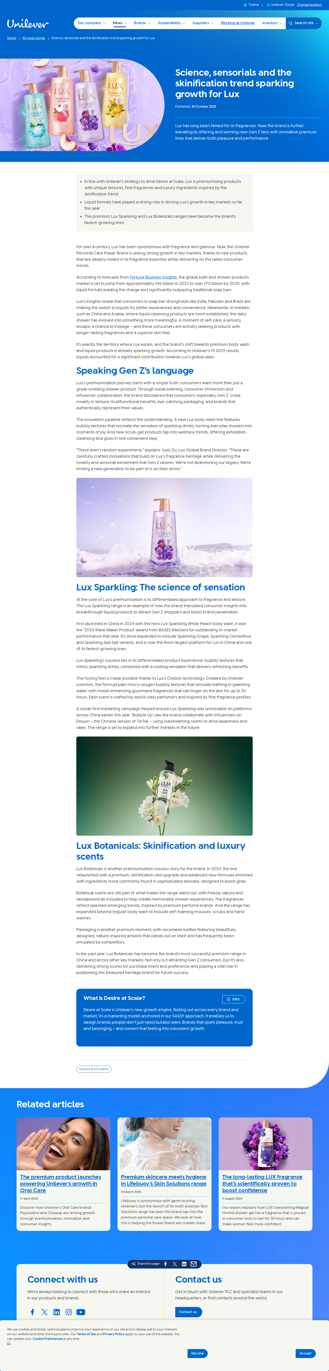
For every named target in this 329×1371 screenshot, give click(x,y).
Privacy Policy (113, 1334)
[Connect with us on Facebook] (32, 1312)
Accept (306, 1353)
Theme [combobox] (253, 5)
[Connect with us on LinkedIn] (57, 1312)
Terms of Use (86, 1334)
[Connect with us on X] (44, 1312)
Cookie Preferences (47, 1339)
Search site (304, 23)
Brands (140, 23)
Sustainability (169, 23)
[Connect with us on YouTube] (81, 1312)
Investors (270, 23)
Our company (89, 23)
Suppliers (200, 23)
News (117, 23)
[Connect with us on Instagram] (69, 1312)
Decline (197, 1353)
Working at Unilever (238, 23)
